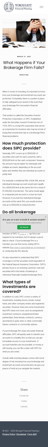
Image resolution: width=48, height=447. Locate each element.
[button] (24, 219)
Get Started (24, 227)
